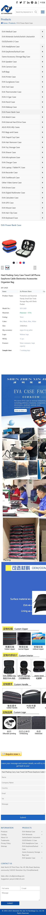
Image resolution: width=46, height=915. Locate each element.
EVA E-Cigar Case (9, 97)
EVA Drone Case (8, 187)
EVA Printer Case (9, 76)
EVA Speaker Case (9, 61)
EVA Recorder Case (9, 172)
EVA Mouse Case (9, 207)
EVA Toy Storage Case (11, 147)
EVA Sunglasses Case (10, 81)
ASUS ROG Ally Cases (11, 127)
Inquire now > (13, 753)
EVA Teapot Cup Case (10, 137)
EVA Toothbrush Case (10, 177)
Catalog (3, 834)
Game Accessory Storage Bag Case (16, 56)
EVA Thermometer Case (11, 92)
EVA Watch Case (8, 117)
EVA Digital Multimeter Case (13, 192)
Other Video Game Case (11, 182)
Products (12, 23)
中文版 (42, 2)
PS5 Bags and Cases (10, 132)
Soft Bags (6, 71)
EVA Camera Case (9, 66)
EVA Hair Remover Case (11, 142)
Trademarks (5, 840)
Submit (23, 817)
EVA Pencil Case (8, 102)
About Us (4, 837)
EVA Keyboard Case (10, 218)
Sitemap (4, 846)
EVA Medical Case (9, 31)
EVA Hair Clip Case (9, 212)
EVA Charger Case (9, 162)
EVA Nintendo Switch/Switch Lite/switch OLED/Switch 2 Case (18, 39)
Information (7, 827)
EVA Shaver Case (9, 152)
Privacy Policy (6, 843)
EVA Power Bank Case (11, 112)
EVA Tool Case (8, 87)
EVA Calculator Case (10, 197)
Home (5, 23)
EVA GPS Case (7, 202)
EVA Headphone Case (10, 46)
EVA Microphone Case (11, 157)
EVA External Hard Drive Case (14, 122)
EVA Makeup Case (9, 107)
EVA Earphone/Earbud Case (13, 51)
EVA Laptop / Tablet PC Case (13, 167)
